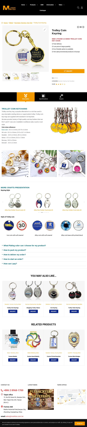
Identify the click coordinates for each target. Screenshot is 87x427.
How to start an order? (13, 259)
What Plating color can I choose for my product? (25, 245)
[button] (45, 29)
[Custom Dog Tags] (78, 27)
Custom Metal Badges (74, 356)
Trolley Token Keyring (74, 307)
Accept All (79, 423)
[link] (78, 7)
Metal (11, 23)
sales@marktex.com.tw (14, 416)
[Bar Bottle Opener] (83, 27)
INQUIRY (69, 71)
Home (6, 23)
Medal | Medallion (11, 352)
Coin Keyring (53, 307)
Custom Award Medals (33, 356)
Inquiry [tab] (61, 99)
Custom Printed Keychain (54, 356)
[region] (43, 423)
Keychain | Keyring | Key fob (23, 23)
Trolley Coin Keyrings (13, 307)
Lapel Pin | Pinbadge (72, 352)
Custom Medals (13, 356)
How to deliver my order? (15, 255)
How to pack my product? (15, 250)
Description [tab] (25, 99)
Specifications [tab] (43, 99)
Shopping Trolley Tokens (33, 307)
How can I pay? (10, 264)
